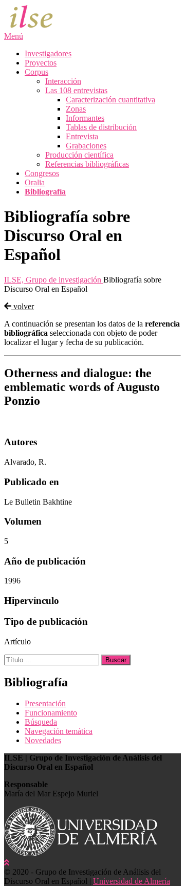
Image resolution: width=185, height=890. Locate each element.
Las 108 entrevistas (76, 90)
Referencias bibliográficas (87, 164)
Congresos (42, 173)
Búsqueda (41, 722)
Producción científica (79, 154)
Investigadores (48, 53)
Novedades (43, 740)
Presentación (45, 703)
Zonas (76, 108)
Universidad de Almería (131, 881)
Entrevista (82, 136)
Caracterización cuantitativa (110, 99)
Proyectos (41, 62)
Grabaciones (86, 145)
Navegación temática (58, 731)
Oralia (35, 182)
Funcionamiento (51, 712)
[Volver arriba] (6, 862)
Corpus (36, 72)
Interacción (63, 81)
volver (22, 306)
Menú (13, 36)
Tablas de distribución (101, 127)
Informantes (85, 118)
